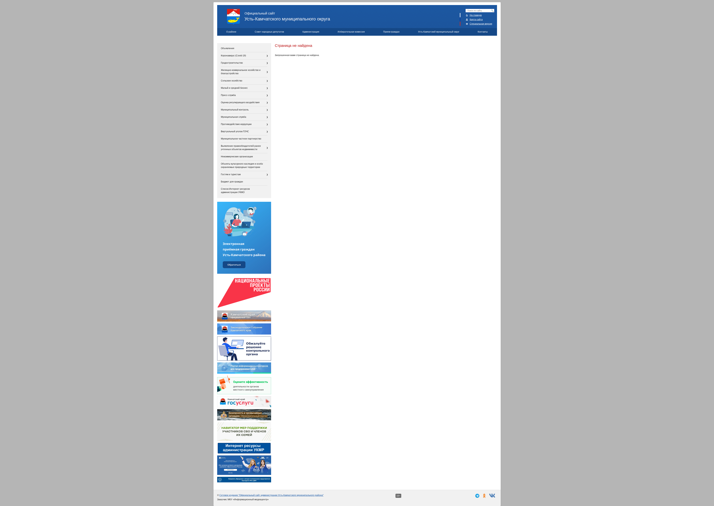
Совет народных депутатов (269, 31)
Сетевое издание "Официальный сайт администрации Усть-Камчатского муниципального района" (271, 495)
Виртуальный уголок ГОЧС (235, 131)
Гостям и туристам (231, 174)
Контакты (483, 31)
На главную (476, 15)
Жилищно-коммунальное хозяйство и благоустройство (240, 72)
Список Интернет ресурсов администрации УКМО (235, 191)
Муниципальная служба (233, 117)
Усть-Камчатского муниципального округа (287, 16)
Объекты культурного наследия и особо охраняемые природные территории (242, 165)
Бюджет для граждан (232, 181)
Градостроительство (232, 63)
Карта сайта (476, 19)
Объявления (227, 48)
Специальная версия (481, 24)
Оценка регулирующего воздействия (240, 102)
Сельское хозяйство (231, 80)
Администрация (310, 31)
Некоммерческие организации (237, 156)
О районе (231, 31)
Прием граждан (391, 31)
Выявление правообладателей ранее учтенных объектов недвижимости (241, 148)
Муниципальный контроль (235, 109)
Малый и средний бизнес (234, 88)
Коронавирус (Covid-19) (233, 55)
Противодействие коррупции (236, 124)
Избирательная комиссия (351, 31)
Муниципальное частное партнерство (241, 138)
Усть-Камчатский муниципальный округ (438, 31)
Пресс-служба (228, 95)
